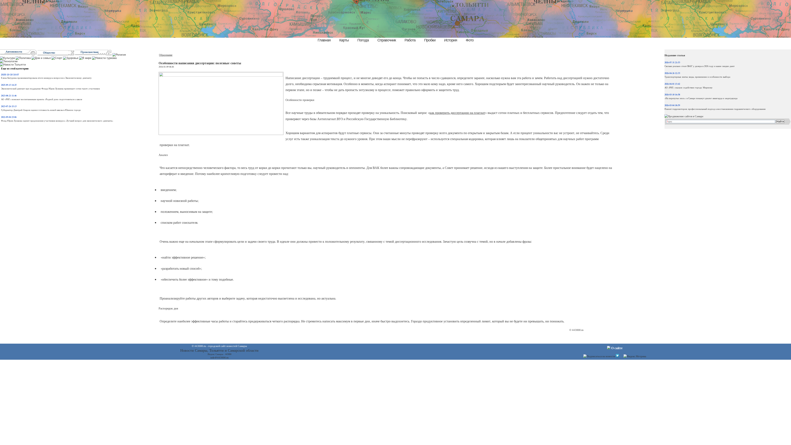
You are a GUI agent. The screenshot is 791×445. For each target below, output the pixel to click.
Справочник (386, 40)
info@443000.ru (219, 357)
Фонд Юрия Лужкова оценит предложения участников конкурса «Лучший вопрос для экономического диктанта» (57, 120)
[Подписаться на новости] (599, 356)
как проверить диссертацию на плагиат (457, 112)
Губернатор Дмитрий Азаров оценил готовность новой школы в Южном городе (41, 110)
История (450, 40)
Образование (165, 54)
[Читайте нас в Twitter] (617, 356)
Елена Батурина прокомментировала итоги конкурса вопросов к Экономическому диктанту (46, 77)
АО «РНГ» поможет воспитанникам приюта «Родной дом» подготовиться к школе (41, 99)
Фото (470, 40)
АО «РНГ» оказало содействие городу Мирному (689, 87)
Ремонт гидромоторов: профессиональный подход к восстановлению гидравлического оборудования (715, 109)
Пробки (429, 40)
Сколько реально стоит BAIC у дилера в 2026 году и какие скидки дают (700, 66)
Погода (363, 40)
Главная (324, 40)
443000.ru (578, 330)
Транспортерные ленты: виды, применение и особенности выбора (697, 76)
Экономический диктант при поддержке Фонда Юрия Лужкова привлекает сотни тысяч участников (50, 88)
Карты (344, 40)
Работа (410, 40)
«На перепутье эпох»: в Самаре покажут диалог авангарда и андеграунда (701, 98)
